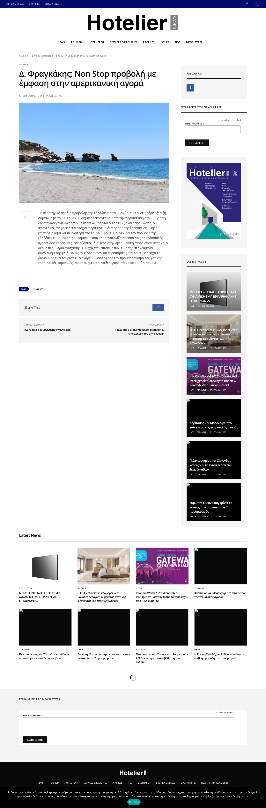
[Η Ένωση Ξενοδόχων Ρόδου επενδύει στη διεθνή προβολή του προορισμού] (220, 627)
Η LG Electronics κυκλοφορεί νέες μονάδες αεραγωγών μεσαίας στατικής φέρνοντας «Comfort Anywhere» (213, 336)
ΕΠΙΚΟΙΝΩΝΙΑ (52, 3)
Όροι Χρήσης (188, 782)
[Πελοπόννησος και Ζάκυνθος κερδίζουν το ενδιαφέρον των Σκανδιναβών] (45, 627)
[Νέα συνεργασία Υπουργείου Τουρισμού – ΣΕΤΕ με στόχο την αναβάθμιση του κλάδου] (162, 627)
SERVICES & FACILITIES (123, 42)
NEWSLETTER (194, 42)
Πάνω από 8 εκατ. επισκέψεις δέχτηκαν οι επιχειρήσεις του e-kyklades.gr (139, 331)
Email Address (194, 124)
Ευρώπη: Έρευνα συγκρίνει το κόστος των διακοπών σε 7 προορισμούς (210, 507)
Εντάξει (134, 802)
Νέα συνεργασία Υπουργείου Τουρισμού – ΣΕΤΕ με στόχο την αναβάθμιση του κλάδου (162, 658)
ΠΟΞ (177, 42)
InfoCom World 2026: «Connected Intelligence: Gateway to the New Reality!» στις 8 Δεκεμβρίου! (213, 380)
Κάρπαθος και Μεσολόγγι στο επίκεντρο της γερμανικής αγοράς (213, 425)
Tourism (23, 65)
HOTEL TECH (96, 42)
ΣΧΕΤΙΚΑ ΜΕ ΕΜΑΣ (15, 3)
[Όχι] (261, 798)
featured (38, 289)
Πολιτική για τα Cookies (215, 782)
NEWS (61, 42)
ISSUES (164, 42)
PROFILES (149, 42)
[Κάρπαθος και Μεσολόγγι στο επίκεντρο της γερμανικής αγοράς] (214, 418)
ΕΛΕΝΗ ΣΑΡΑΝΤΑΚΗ (28, 96)
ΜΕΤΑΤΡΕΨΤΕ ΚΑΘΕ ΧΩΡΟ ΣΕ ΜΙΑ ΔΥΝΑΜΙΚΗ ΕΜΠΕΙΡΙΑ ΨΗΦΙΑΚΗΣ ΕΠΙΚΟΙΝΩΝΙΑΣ (213, 296)
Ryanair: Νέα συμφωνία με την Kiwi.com (47, 329)
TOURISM (77, 42)
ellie (191, 306)
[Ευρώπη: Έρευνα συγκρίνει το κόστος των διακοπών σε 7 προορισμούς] (104, 627)
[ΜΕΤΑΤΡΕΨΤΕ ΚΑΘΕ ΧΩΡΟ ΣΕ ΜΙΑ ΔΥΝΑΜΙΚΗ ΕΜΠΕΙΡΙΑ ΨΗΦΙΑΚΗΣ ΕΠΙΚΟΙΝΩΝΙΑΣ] (45, 566)
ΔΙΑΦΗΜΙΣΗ (34, 3)
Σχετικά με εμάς (165, 782)
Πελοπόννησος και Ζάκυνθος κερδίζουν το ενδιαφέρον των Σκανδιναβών (210, 464)
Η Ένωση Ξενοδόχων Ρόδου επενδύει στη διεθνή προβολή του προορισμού (220, 656)
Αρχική (22, 55)
